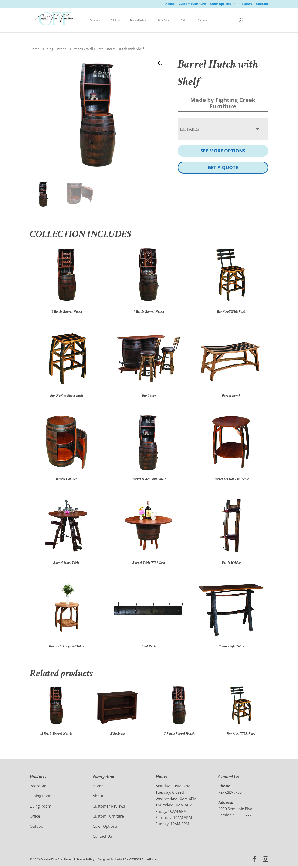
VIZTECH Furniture (143, 859)
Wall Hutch (95, 49)
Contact (262, 4)
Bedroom (95, 20)
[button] (160, 63)
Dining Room (41, 796)
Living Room (163, 20)
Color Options (220, 4)
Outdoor (202, 20)
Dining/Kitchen (138, 20)
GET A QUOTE (223, 167)
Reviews (246, 4)
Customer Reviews (109, 806)
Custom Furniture (192, 4)
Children (115, 20)
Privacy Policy (84, 859)
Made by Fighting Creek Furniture (222, 103)
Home (35, 49)
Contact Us (102, 836)
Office (184, 20)
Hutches (76, 49)
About (170, 4)
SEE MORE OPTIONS (222, 151)
